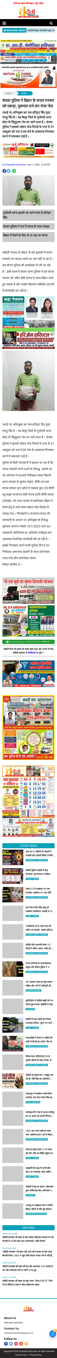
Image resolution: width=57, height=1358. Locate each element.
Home (8, 93)
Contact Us (11, 1328)
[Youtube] (21, 1344)
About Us (10, 1318)
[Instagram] (16, 1344)
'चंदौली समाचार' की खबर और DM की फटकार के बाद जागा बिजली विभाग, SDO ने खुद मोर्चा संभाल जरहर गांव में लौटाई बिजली (27, 1255)
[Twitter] (11, 1344)
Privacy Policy (36, 1355)
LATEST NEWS (28, 845)
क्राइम (23, 93)
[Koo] (26, 1344)
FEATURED (28, 1227)
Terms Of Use (21, 1355)
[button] (4, 23)
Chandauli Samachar (15, 164)
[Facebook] (6, 1344)
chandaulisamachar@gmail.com (18, 1333)
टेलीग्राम (32, 652)
